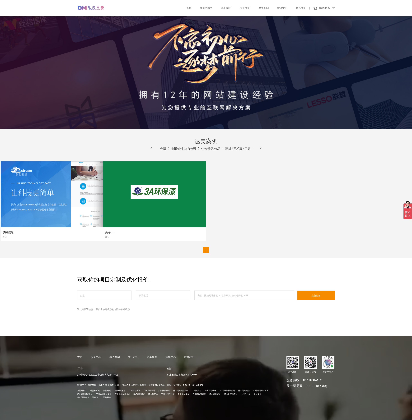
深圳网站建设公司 (227, 390)
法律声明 (81, 384)
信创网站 (107, 390)
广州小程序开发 (167, 393)
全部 (163, 148)
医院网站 (107, 397)
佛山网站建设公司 (181, 390)
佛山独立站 (153, 393)
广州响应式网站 (199, 393)
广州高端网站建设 (260, 390)
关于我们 (245, 8)
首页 (189, 8)
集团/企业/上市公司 (183, 148)
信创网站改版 (120, 390)
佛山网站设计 (215, 393)
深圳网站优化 (210, 390)
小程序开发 (245, 393)
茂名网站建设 (139, 393)
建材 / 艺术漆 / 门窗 (237, 148)
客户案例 (226, 8)
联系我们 (301, 8)
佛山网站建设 (244, 390)
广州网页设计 (164, 390)
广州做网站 (196, 390)
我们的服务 (206, 8)
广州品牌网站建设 (103, 393)
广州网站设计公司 (122, 393)
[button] (151, 148)
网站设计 (96, 397)
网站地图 (92, 384)
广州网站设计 (149, 390)
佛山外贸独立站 (231, 393)
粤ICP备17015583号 (192, 384)
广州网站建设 (134, 390)
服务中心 (96, 357)
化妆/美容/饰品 (210, 148)
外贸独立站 (95, 390)
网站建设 (257, 393)
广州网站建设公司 (85, 393)
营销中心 (282, 8)
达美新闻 (263, 8)
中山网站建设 (183, 393)
